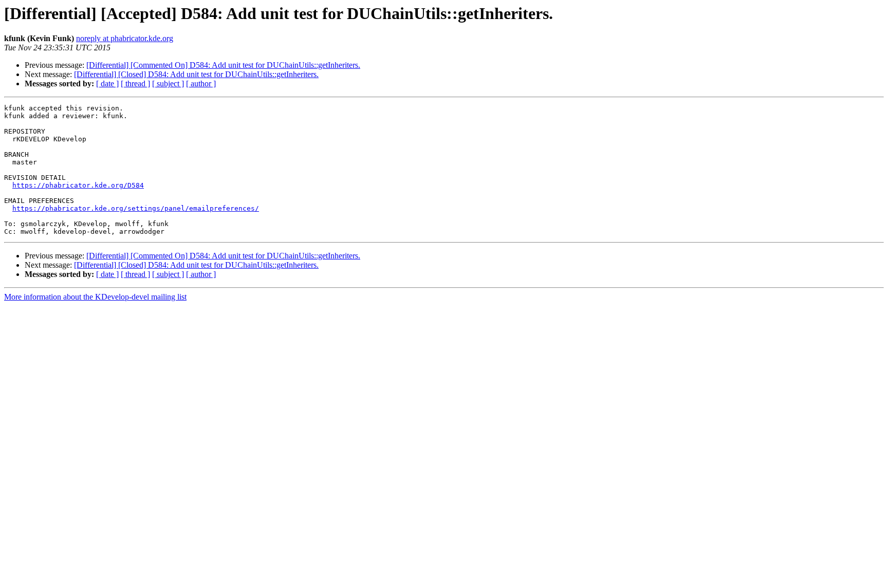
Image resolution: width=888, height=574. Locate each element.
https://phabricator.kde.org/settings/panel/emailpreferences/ (135, 208)
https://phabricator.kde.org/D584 (78, 185)
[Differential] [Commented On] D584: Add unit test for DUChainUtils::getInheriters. (223, 65)
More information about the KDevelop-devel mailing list (95, 296)
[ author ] (201, 83)
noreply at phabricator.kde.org (124, 38)
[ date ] (107, 83)
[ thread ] (135, 83)
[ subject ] (168, 83)
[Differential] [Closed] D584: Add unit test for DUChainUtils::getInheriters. (196, 74)
